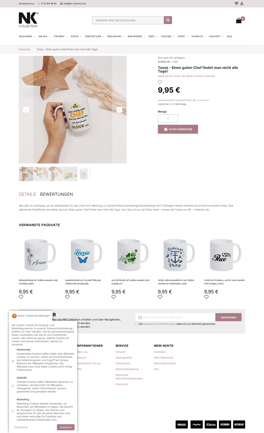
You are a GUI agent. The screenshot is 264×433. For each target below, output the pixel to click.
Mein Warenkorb (163, 357)
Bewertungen (56, 194)
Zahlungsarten (123, 357)
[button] (26, 109)
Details (27, 194)
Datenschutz (122, 363)
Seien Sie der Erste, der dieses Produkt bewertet (186, 76)
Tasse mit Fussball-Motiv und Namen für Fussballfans (224, 282)
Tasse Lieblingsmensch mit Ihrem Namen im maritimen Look (176, 282)
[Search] (168, 20)
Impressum (121, 384)
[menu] (126, 36)
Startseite (24, 49)
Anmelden (160, 351)
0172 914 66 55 (48, 3)
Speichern (66, 427)
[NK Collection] (29, 26)
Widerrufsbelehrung (127, 369)
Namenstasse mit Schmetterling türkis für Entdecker (83, 282)
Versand (120, 351)
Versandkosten (203, 100)
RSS (79, 369)
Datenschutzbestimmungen (159, 323)
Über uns (82, 351)
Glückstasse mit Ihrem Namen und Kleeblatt (130, 282)
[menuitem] (27, 36)
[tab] (27, 194)
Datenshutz (21, 427)
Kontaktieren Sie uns (89, 363)
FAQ (156, 369)
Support (81, 357)
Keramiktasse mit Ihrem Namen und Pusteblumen (38, 282)
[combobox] (128, 20)
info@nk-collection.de (75, 3)
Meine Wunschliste (165, 363)
